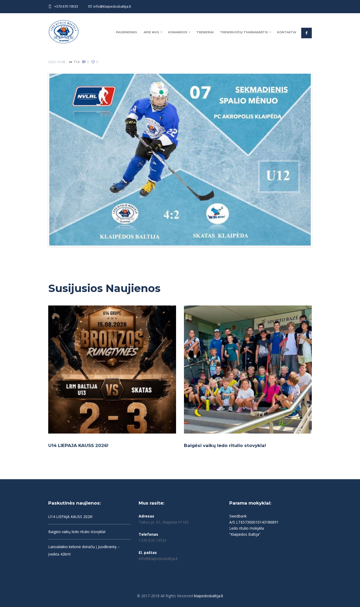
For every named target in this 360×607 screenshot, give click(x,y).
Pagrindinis (126, 32)
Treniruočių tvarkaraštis (244, 32)
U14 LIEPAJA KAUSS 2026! (78, 445)
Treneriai (205, 32)
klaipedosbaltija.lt (208, 595)
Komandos (177, 32)
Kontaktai (286, 32)
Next (318, 159)
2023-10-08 (56, 62)
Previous (41, 159)
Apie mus (151, 32)
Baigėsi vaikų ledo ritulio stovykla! (225, 445)
